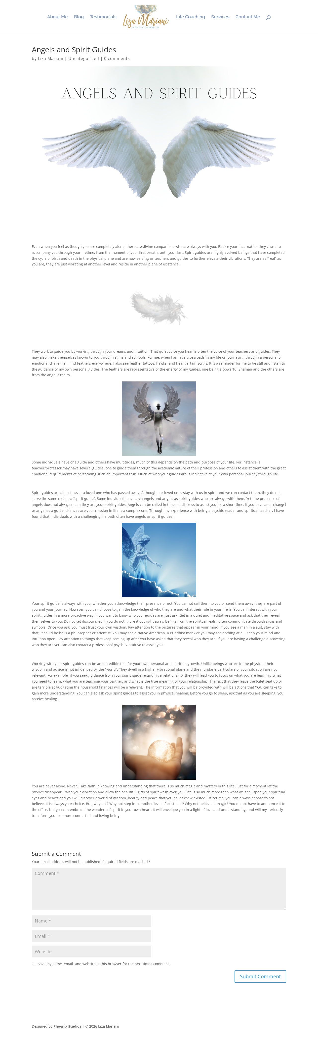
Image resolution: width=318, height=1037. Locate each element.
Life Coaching (190, 17)
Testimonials (103, 17)
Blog (79, 17)
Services (220, 17)
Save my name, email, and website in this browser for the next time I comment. (104, 963)
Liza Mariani (50, 58)
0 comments (117, 58)
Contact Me (248, 17)
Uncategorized (83, 58)
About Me (57, 17)
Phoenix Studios (67, 1026)
